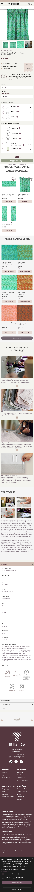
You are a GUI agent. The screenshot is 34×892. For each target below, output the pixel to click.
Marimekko (20, 797)
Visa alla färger (17, 338)
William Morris (6, 50)
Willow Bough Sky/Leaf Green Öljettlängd (24, 195)
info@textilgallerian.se (19, 757)
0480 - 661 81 (20, 755)
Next (30, 719)
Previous (3, 719)
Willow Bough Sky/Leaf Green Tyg (8, 293)
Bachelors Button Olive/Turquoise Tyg (7, 263)
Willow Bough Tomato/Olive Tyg (22, 293)
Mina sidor (20, 772)
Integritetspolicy (5, 871)
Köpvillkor (20, 775)
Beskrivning (4, 564)
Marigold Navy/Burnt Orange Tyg (23, 323)
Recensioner (4, 708)
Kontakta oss (21, 777)
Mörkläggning (6, 777)
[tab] (17, 564)
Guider (4, 791)
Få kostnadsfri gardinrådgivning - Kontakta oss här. (17, 1)
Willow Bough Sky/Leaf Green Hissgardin (8, 195)
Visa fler (19, 799)
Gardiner (4, 772)
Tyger (3, 775)
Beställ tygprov (28, 65)
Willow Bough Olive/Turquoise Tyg (23, 263)
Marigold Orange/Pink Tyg (9, 323)
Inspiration (5, 794)
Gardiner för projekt (8, 797)
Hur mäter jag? (5, 93)
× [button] (32, 858)
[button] (5, 44)
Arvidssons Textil (22, 789)
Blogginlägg (5, 789)
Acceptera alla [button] (17, 882)
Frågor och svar (5, 704)
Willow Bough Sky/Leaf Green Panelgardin (8, 223)
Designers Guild (22, 791)
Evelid (19, 794)
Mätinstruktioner (5, 700)
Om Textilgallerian (22, 780)
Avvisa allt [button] (17, 886)
